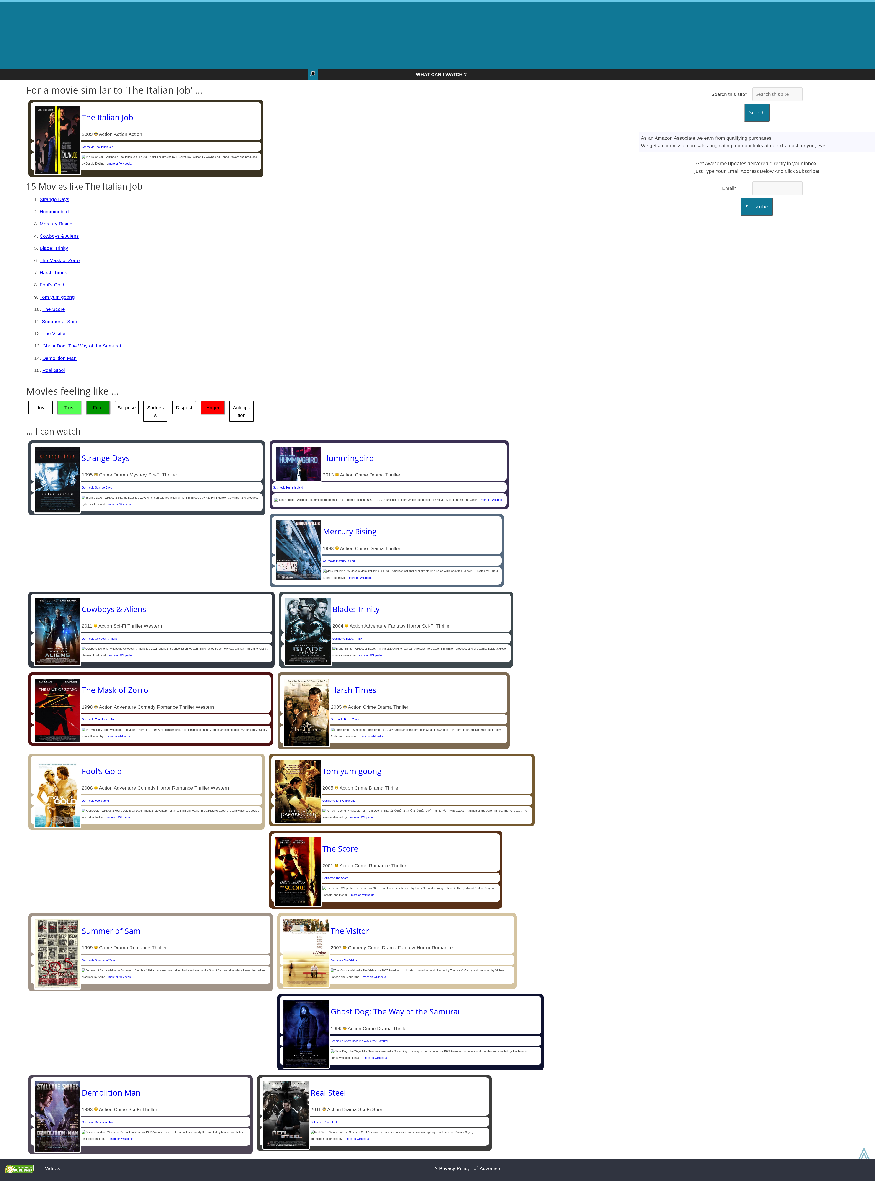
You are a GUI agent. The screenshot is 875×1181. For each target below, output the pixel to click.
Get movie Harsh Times (345, 719)
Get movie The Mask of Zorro (99, 719)
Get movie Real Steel (324, 1122)
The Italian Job (107, 117)
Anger (212, 407)
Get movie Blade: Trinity (347, 638)
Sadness (155, 411)
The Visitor (54, 333)
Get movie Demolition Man (98, 1122)
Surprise (127, 407)
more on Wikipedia (120, 163)
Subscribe (757, 206)
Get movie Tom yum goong (338, 800)
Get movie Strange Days (97, 487)
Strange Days (54, 199)
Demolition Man (59, 358)
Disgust (184, 407)
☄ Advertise (487, 1168)
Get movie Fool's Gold (95, 800)
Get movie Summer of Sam (98, 960)
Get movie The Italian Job (97, 147)
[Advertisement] (437, 34)
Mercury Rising (56, 223)
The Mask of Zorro (60, 260)
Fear (98, 407)
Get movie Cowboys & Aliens (99, 638)
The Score (53, 309)
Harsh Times (53, 272)
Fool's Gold (52, 284)
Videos (52, 1168)
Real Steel (53, 370)
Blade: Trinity (54, 248)
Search (757, 112)
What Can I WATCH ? (441, 74)
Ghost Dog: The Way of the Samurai (81, 345)
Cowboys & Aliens (59, 236)
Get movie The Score (335, 878)
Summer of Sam (59, 321)
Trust (69, 407)
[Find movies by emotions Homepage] (313, 74)
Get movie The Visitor (344, 960)
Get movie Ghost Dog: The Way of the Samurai (359, 1041)
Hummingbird (54, 211)
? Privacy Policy (452, 1168)
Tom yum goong (57, 297)
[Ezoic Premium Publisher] (19, 1171)
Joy (40, 407)
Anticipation (241, 411)
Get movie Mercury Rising (339, 561)
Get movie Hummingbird (288, 487)
